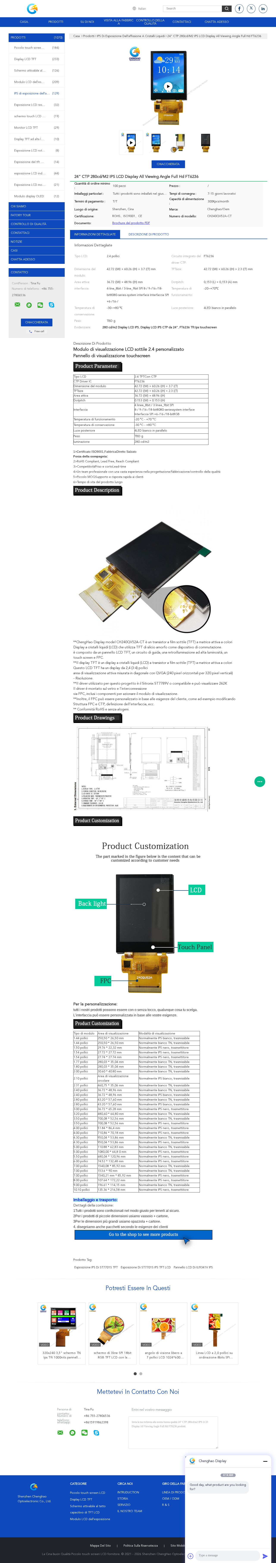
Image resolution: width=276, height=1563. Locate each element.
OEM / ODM (170, 1498)
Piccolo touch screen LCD (36, 47)
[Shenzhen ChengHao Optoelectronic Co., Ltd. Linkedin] (263, 8)
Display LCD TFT (36, 59)
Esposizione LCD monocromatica (36, 184)
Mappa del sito (100, 1545)
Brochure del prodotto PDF (131, 223)
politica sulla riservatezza (141, 1545)
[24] (168, 86)
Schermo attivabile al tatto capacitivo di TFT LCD (37, 70)
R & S (165, 1505)
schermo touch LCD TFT (36, 116)
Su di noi (87, 21)
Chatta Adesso (217, 21)
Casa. (24, 21)
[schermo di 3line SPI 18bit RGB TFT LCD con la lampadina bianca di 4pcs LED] (112, 1326)
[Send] (265, 1556)
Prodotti (56, 21)
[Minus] (265, 1461)
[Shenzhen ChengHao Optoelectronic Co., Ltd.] (17, 304)
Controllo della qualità (150, 22)
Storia (123, 1498)
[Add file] (191, 1556)
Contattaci (181, 21)
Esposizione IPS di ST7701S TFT (96, 1267)
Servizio (124, 1505)
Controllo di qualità (28, 224)
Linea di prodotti (176, 1492)
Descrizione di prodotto (149, 234)
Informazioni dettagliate (95, 234)
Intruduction (128, 1492)
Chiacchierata (168, 164)
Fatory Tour (21, 215)
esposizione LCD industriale (36, 173)
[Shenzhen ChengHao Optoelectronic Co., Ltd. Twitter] (251, 8)
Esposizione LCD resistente (36, 104)
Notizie (16, 241)
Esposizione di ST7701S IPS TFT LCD (146, 1267)
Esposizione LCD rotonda (36, 150)
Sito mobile (178, 1545)
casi (14, 250)
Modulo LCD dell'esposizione (36, 82)
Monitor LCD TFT (36, 127)
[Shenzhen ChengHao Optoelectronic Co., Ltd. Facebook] (239, 8)
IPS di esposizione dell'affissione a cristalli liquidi (37, 93)
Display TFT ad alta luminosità (36, 139)
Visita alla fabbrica (118, 22)
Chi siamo (18, 206)
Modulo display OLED (36, 196)
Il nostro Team (130, 1511)
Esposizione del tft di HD (36, 162)
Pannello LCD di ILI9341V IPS (193, 1267)
